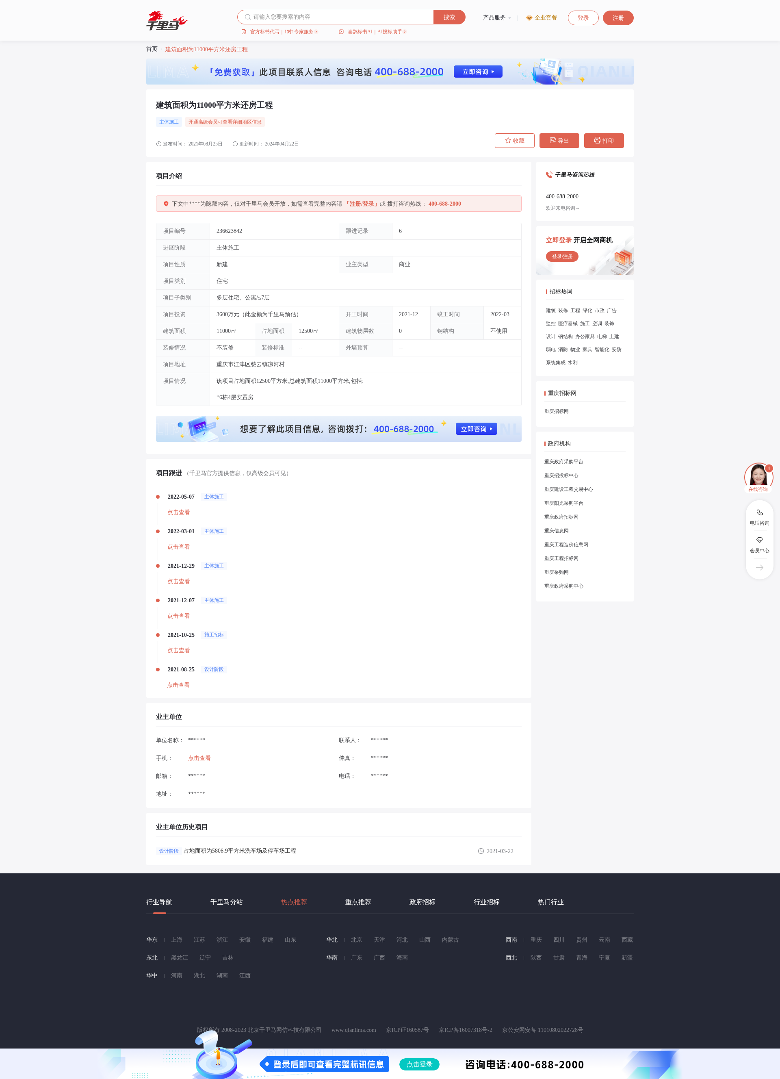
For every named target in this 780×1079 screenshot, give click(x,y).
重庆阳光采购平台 (563, 503)
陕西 (536, 958)
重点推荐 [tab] (358, 902)
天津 (379, 940)
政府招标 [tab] (423, 902)
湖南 (222, 976)
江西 (245, 976)
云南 (604, 940)
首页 (152, 49)
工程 (575, 310)
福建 (267, 940)
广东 (356, 958)
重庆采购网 (556, 572)
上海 (176, 940)
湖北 (199, 976)
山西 (425, 940)
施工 (585, 323)
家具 (587, 349)
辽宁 (205, 958)
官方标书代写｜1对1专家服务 (282, 32)
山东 (290, 940)
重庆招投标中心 (561, 475)
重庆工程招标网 (561, 558)
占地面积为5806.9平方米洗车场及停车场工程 (240, 851)
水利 (573, 362)
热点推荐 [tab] (294, 902)
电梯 (602, 336)
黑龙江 (179, 958)
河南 (176, 976)
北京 (356, 940)
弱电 (551, 349)
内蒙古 (450, 940)
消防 (563, 349)
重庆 (536, 940)
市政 (599, 310)
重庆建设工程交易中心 (568, 489)
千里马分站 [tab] (226, 902)
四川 (559, 940)
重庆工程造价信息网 (566, 544)
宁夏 (604, 958)
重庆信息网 (556, 531)
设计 (551, 336)
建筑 (551, 310)
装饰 (609, 323)
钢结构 (565, 336)
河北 (402, 940)
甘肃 (559, 958)
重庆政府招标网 (561, 517)
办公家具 (585, 336)
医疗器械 (568, 323)
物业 (575, 349)
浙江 (222, 940)
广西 (379, 958)
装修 (563, 310)
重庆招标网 (556, 411)
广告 (612, 310)
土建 (614, 336)
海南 (402, 958)
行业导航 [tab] (159, 902)
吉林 (228, 958)
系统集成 (556, 362)
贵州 (581, 940)
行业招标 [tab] (487, 902)
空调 (597, 323)
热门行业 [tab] (551, 902)
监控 (551, 323)
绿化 (587, 310)
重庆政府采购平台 (563, 462)
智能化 (602, 349)
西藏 (627, 940)
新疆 (627, 958)
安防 (617, 349)
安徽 (245, 940)
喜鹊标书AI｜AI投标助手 (375, 32)
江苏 (199, 940)
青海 (581, 958)
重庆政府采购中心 (563, 586)
